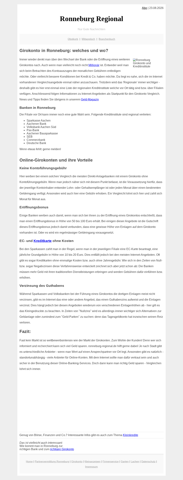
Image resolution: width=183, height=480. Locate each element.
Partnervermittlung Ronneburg (52, 461)
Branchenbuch (107, 39)
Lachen (135, 461)
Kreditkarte (43, 241)
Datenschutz (148, 461)
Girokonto (76, 461)
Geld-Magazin (90, 99)
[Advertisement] (91, 403)
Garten (125, 461)
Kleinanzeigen (92, 461)
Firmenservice (111, 461)
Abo (144, 7)
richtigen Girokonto (62, 449)
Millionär (93, 65)
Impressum (91, 466)
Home (29, 461)
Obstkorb (73, 39)
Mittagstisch (88, 39)
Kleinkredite (130, 435)
